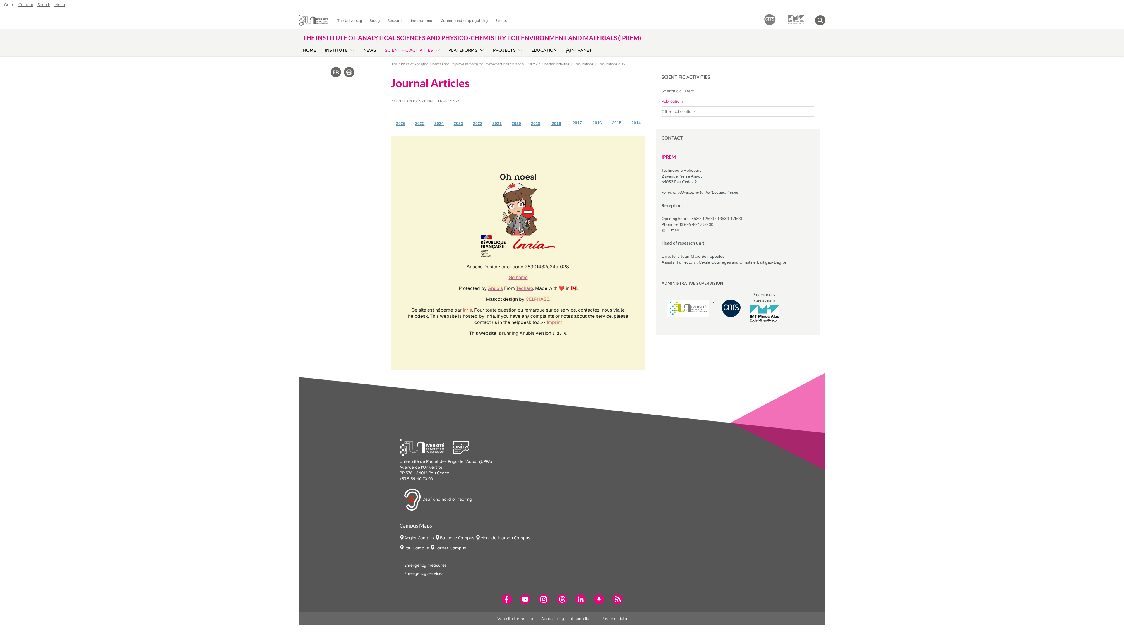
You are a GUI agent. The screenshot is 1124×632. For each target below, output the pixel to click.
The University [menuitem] (349, 20)
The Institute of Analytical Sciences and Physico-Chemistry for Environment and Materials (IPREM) (464, 64)
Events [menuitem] (501, 20)
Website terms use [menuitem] (515, 618)
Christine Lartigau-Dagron (763, 262)
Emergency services (423, 573)
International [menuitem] (422, 20)
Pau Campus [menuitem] (416, 548)
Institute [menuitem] (336, 50)
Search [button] (43, 4)
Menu (59, 4)
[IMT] (764, 313)
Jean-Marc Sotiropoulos (702, 256)
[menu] (351, 49)
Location (720, 192)
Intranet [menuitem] (581, 50)
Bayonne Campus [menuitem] (457, 537)
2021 (497, 123)
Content (25, 4)
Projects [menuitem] (504, 50)
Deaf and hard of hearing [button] (446, 499)
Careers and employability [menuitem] (464, 20)
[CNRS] (731, 300)
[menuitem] (738, 91)
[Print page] (349, 71)
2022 (477, 123)
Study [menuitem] (375, 20)
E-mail (673, 229)
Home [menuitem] (309, 50)
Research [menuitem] (395, 20)
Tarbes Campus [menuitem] (450, 548)
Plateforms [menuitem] (462, 50)
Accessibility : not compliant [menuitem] (567, 618)
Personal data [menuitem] (614, 618)
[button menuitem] (820, 20)
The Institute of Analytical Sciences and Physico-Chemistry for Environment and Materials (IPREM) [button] (472, 37)
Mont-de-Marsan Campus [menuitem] (505, 537)
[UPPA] (688, 300)
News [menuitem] (369, 50)
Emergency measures (425, 565)
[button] (426, 447)
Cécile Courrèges (715, 262)
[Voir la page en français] (336, 71)
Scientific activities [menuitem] (409, 50)
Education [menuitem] (544, 50)
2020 (516, 123)
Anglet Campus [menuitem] (419, 537)
